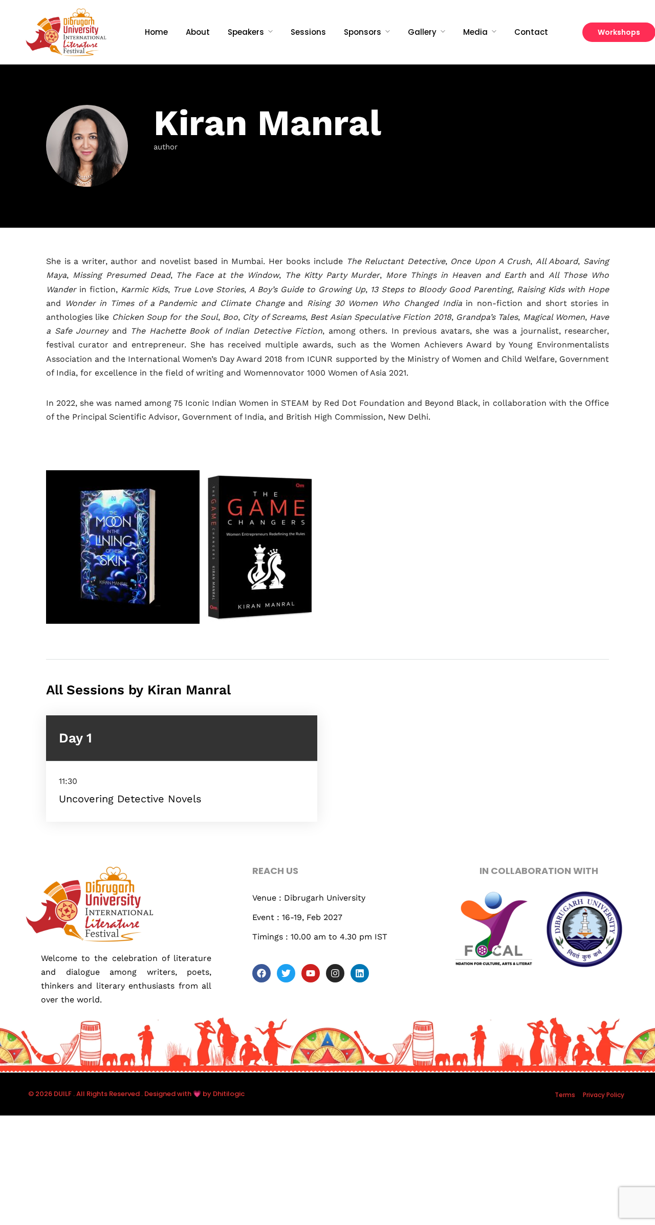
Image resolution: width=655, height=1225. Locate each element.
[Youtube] (310, 973)
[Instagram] (335, 973)
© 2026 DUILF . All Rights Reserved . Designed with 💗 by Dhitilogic (136, 1094)
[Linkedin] (360, 973)
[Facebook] (261, 973)
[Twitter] (286, 973)
